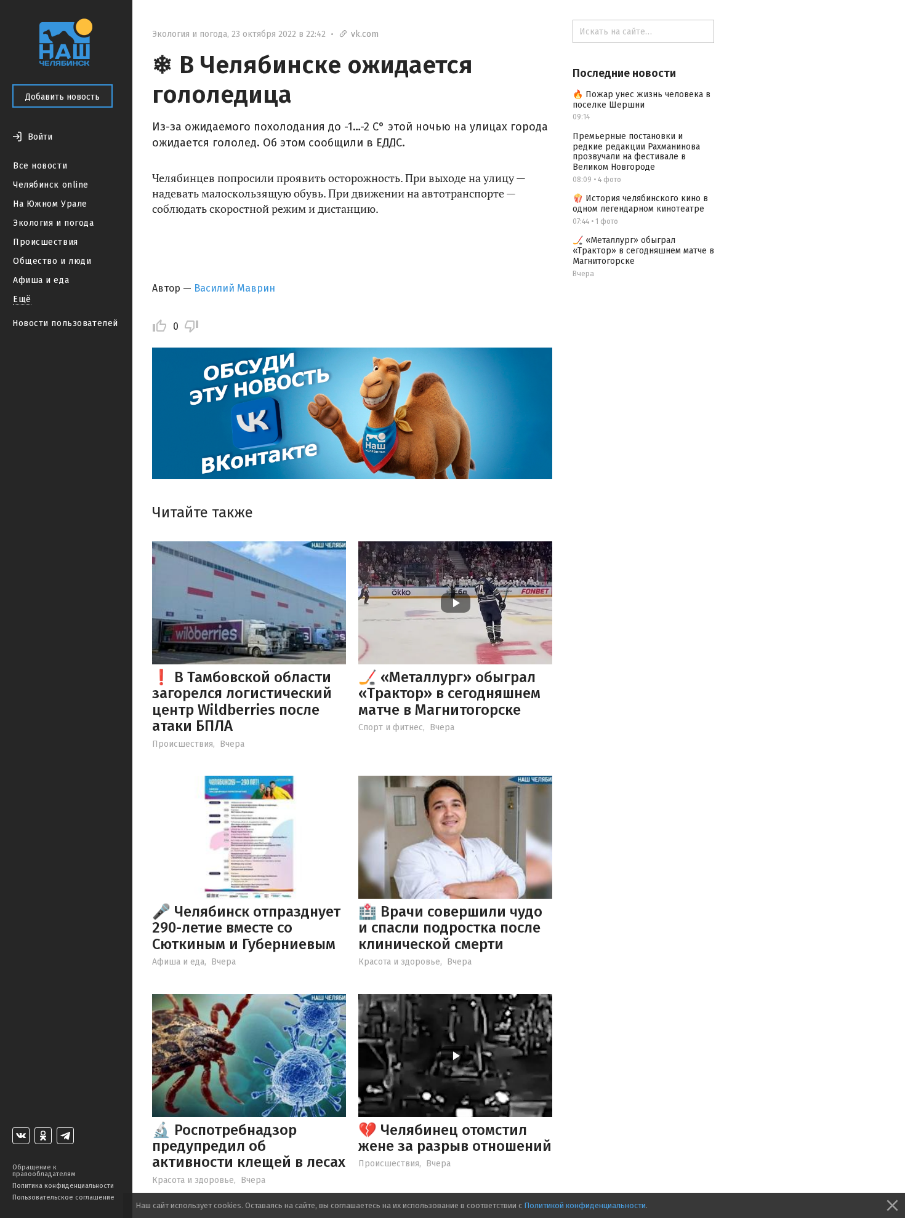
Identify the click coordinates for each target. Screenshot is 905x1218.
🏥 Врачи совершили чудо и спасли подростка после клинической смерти (450, 928)
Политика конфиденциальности (63, 1185)
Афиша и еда (41, 280)
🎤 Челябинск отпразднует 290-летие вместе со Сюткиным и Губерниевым (246, 928)
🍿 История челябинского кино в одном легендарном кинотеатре (640, 203)
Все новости (40, 166)
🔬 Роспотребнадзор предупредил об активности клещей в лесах (248, 1146)
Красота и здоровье (399, 962)
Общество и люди (52, 261)
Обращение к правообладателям (43, 1170)
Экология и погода (53, 223)
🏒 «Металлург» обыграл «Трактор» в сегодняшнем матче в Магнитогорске (449, 693)
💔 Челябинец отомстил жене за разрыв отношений (455, 1138)
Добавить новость (62, 97)
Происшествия (45, 242)
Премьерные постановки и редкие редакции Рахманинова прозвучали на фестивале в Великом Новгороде (636, 151)
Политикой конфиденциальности (585, 1205)
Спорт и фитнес (390, 727)
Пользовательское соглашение (63, 1197)
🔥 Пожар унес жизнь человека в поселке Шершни (641, 99)
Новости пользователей (65, 323)
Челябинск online (51, 185)
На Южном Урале (50, 204)
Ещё (22, 299)
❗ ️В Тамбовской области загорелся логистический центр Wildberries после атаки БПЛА (242, 701)
